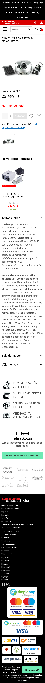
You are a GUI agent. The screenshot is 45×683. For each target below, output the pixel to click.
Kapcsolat (5, 515)
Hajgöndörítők (7, 554)
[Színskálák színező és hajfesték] (22, 405)
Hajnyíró (5, 580)
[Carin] (37, 477)
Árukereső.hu (31, 653)
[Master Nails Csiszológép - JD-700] (13, 189)
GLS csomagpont (8, 544)
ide (25, 680)
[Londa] (8, 485)
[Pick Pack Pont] (6, 650)
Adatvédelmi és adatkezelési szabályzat (18, 524)
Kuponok (5, 512)
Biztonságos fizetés (9, 547)
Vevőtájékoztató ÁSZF (10, 532)
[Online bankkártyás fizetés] (22, 395)
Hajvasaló (5, 561)
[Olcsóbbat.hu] (12, 659)
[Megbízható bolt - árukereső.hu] (16, 650)
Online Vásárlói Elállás (10, 506)
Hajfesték (5, 558)
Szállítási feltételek (9, 535)
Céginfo (5, 518)
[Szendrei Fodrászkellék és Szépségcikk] (10, 23)
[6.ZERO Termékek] (8, 477)
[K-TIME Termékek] (22, 477)
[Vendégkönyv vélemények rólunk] (22, 415)
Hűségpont (6, 550)
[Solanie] (22, 485)
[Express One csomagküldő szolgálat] (28, 640)
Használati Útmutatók (10, 509)
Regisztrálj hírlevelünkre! (22, 455)
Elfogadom (32, 669)
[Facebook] (3, 584)
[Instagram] (8, 584)
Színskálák (6, 538)
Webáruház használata (11, 528)
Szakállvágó (6, 573)
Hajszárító (6, 564)
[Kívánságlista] (36, 30)
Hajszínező (6, 567)
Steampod (6, 570)
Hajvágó (5, 577)
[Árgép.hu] (31, 659)
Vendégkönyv (7, 541)
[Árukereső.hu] (31, 650)
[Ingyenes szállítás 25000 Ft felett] (22, 385)
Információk (6, 521)
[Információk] (35, 22)
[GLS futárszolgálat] (10, 640)
